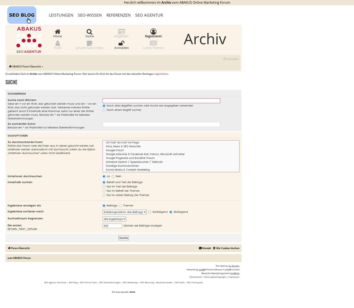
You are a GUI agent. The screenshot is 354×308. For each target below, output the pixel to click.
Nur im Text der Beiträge (121, 186)
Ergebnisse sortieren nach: (26, 211)
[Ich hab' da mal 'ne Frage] (171, 143)
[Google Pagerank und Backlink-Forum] (171, 158)
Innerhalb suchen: (20, 182)
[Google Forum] (171, 150)
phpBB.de (234, 273)
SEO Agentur (149, 15)
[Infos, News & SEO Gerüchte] (171, 146)
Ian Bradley (233, 265)
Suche (89, 36)
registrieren (161, 74)
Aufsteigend (160, 212)
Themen (127, 205)
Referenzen (118, 15)
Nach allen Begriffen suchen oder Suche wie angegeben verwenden (149, 105)
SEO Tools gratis (195, 282)
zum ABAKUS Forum (19, 258)
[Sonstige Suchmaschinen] (171, 166)
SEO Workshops (130, 282)
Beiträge (111, 205)
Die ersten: (15, 225)
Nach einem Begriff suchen (123, 110)
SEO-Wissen (90, 15)
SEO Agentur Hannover (55, 282)
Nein (118, 176)
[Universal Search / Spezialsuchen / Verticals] (171, 162)
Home (57, 36)
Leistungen (61, 15)
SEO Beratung (147, 282)
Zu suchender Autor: (22, 124)
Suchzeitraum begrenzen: (25, 218)
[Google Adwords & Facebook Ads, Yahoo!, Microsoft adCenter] (171, 154)
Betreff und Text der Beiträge (124, 182)
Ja (108, 176)
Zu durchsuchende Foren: (25, 142)
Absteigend (180, 212)
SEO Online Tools (88, 282)
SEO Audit (180, 282)
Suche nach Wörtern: (22, 100)
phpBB (202, 269)
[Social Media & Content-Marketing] (171, 170)
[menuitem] (230, 59)
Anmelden (121, 47)
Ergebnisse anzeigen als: (25, 205)
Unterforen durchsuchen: (25, 176)
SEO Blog (73, 282)
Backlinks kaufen (164, 282)
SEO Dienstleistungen (109, 282)
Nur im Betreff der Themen (123, 190)
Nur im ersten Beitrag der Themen (127, 195)
